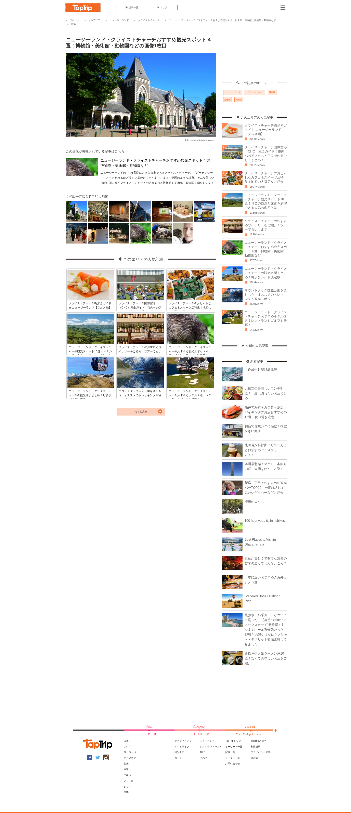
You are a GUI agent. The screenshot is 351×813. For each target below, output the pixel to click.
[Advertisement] (254, 55)
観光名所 (179, 752)
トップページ (72, 20)
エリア (163, 7)
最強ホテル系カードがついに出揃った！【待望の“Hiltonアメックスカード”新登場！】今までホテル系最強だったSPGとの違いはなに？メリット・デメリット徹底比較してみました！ (266, 629)
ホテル (178, 758)
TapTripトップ (233, 740)
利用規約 (255, 746)
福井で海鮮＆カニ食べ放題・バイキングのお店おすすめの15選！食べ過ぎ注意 (266, 412)
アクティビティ (183, 740)
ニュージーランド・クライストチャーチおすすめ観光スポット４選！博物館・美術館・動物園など (222, 20)
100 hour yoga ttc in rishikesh (266, 520)
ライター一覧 (232, 758)
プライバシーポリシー (263, 752)
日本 (126, 740)
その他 (203, 758)
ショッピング (207, 740)
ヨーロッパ (130, 752)
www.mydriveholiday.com (202, 140)
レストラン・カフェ (211, 746)
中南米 (127, 775)
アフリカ (128, 780)
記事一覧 (133, 7)
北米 (126, 763)
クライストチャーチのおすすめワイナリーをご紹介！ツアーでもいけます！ (266, 225)
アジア (127, 746)
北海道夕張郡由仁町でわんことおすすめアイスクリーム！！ (266, 450)
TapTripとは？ (258, 740)
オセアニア (94, 20)
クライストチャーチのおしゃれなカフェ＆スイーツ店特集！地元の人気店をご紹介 (266, 177)
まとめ (127, 786)
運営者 (254, 758)
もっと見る (141, 411)
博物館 (272, 92)
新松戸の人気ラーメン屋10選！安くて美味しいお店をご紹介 (266, 658)
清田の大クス (254, 501)
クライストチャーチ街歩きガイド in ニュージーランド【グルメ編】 (266, 130)
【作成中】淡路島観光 (261, 369)
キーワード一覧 (233, 746)
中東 (126, 769)
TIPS (202, 752)
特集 (126, 792)
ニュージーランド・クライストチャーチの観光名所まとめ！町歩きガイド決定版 (266, 273)
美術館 (239, 100)
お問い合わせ (232, 763)
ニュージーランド (119, 20)
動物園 (227, 100)
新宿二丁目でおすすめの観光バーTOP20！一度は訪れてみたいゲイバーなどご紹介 (266, 487)
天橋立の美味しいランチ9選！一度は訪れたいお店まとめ (266, 393)
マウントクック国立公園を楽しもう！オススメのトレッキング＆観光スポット (266, 295)
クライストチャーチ (149, 20)
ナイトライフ (181, 746)
